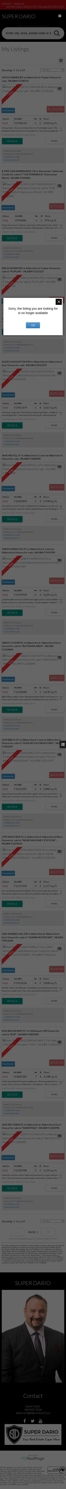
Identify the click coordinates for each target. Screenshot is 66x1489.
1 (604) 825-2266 (12, 157)
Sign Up (19, 3)
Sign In (6, 3)
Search (56, 33)
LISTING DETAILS (12, 141)
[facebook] (25, 1421)
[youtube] (41, 1421)
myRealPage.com (33, 1458)
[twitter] (33, 1421)
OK (33, 325)
